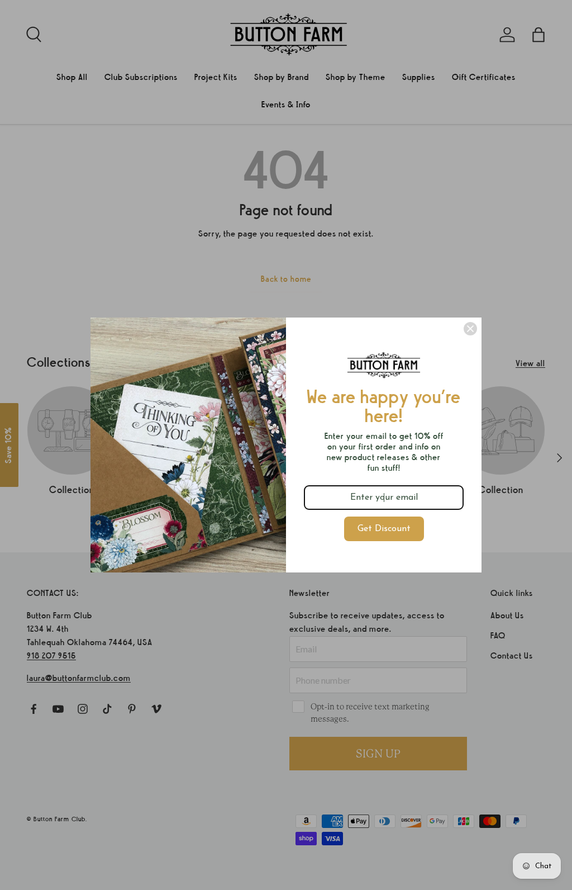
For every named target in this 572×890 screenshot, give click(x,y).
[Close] (470, 328)
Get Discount (384, 528)
